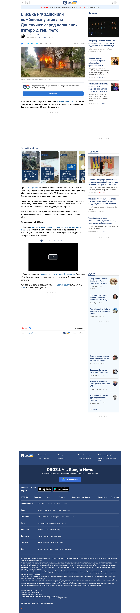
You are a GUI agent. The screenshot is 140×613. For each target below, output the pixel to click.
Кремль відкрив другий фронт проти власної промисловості (99, 398)
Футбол (40, 510)
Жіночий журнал (65, 549)
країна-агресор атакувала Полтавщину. (58, 274)
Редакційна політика (33, 333)
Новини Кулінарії (55, 529)
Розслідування (78, 497)
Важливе (92, 13)
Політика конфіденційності (106, 455)
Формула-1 (66, 510)
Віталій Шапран (94, 403)
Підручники (45, 517)
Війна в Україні (55, 7)
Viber (23, 287)
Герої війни (44, 7)
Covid (61, 542)
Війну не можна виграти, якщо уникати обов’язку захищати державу (99, 358)
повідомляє (33, 187)
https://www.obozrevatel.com (88, 558)
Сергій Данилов (94, 375)
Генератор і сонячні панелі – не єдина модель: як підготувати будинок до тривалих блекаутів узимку (102, 43)
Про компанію (42, 455)
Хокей (54, 510)
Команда (60, 455)
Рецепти (40, 529)
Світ (48, 497)
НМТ (72, 517)
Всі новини (115, 497)
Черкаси (65, 504)
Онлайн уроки (55, 517)
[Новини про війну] (66, 333)
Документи (61, 458)
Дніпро (59, 504)
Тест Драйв (41, 523)
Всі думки (93, 409)
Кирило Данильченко (96, 286)
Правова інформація (84, 455)
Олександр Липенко (95, 389)
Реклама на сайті (43, 458)
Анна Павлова (31, 35)
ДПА (63, 517)
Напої (46, 529)
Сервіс (64, 523)
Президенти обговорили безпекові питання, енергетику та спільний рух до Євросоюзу (103, 189)
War (39, 35)
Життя (62, 497)
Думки (91, 273)
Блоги (87, 497)
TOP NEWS (93, 152)
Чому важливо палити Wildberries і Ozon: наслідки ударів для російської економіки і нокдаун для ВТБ (98, 281)
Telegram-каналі (62, 285)
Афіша (40, 549)
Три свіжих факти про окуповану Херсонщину (99, 371)
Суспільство (102, 497)
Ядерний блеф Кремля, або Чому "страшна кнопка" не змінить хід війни (99, 297)
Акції (58, 523)
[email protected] (45, 598)
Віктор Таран (93, 303)
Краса (51, 549)
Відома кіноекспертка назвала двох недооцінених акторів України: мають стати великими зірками (98, 88)
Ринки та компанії (43, 536)
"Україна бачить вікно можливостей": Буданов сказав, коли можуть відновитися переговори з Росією (102, 220)
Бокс (59, 510)
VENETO (82, 7)
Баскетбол (47, 510)
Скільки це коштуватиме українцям (100, 49)
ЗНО (67, 517)
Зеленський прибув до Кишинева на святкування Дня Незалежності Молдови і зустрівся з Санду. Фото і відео (103, 182)
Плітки (45, 549)
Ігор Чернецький (95, 364)
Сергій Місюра (94, 317)
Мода (56, 549)
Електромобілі (51, 523)
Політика (37, 497)
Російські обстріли (93, 7)
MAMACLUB (54, 542)
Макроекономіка (56, 536)
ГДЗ (39, 517)
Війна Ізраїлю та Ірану (69, 7)
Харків (44, 504)
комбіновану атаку (66, 101)
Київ (39, 504)
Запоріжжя (51, 504)
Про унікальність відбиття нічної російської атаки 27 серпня (100, 311)
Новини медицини (44, 542)
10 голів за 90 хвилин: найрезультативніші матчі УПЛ (100, 384)
